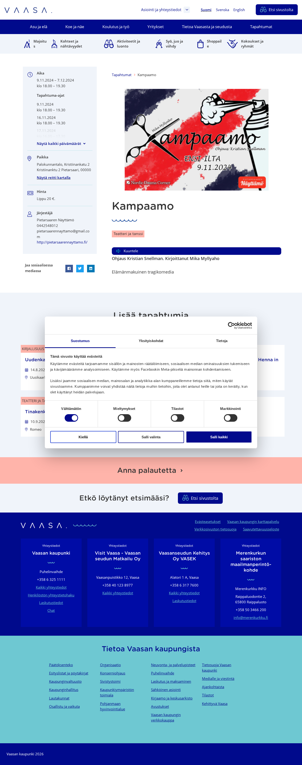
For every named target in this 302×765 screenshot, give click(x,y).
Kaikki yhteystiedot (51, 587)
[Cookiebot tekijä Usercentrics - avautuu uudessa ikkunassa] (231, 325)
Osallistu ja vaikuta (64, 706)
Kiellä (83, 437)
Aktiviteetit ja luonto (128, 43)
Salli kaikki (219, 437)
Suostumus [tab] (80, 341)
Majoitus (40, 43)
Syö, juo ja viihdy (174, 43)
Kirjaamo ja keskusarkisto (172, 698)
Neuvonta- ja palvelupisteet (173, 664)
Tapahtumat (121, 74)
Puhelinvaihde (162, 673)
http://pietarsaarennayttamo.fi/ (62, 242)
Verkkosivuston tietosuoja (215, 529)
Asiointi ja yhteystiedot (161, 9)
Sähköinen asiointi (166, 689)
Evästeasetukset (208, 521)
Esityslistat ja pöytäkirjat (68, 673)
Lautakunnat (59, 698)
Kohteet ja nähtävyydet (71, 43)
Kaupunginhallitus (63, 689)
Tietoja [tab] (221, 341)
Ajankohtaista (213, 686)
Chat (51, 610)
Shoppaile (214, 43)
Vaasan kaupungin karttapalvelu (253, 521)
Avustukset (160, 706)
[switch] (124, 418)
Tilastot (208, 695)
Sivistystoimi (110, 681)
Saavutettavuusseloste (261, 529)
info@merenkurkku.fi (251, 617)
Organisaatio (110, 664)
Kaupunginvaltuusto (65, 681)
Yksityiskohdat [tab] (151, 341)
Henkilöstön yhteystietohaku (51, 595)
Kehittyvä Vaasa (214, 703)
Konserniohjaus (112, 673)
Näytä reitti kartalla (54, 177)
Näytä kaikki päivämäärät (59, 143)
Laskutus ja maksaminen (171, 681)
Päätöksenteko (61, 664)
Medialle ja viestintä (218, 678)
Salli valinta (151, 437)
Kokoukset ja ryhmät (252, 43)
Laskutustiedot (51, 602)
